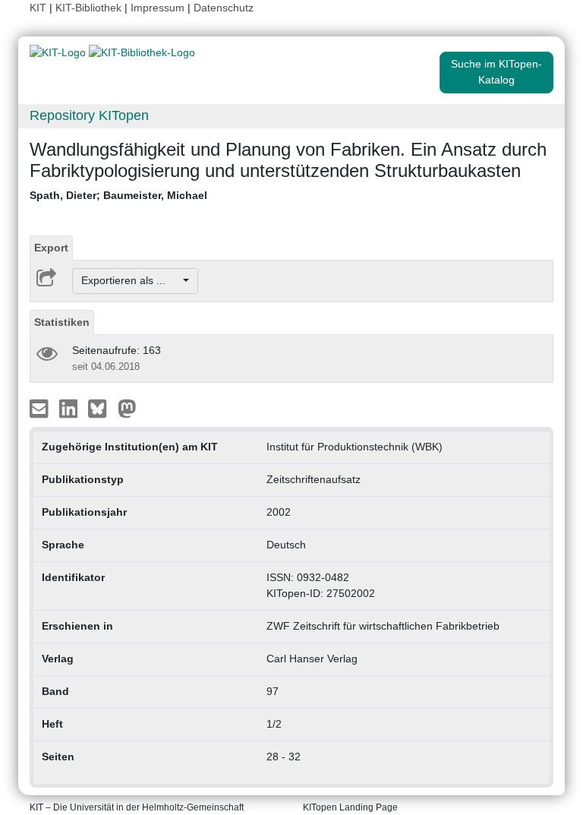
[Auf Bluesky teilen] (101, 407)
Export (51, 248)
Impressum (157, 8)
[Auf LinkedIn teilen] (70, 407)
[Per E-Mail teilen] (41, 407)
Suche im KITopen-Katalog (496, 72)
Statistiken (62, 322)
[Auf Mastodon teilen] (127, 407)
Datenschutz (224, 8)
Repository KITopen (89, 115)
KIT (38, 8)
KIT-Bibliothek (89, 8)
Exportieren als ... (131, 280)
